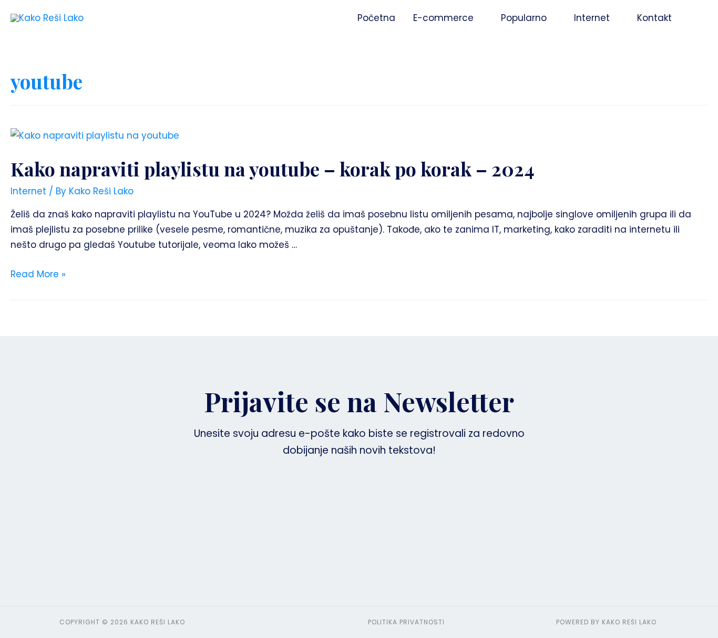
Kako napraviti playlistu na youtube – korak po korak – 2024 (273, 168)
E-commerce (443, 18)
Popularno (524, 18)
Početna (376, 18)
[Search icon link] (694, 18)
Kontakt (654, 18)
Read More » (38, 274)
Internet (592, 18)
